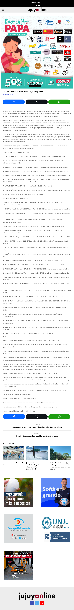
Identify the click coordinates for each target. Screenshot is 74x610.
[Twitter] (37, 603)
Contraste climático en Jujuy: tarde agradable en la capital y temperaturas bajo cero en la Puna (60, 466)
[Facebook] (32, 603)
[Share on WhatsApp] (59, 102)
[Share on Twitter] (37, 102)
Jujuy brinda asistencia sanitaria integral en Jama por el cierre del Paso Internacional (36, 466)
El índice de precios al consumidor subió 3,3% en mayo (37, 436)
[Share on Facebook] (14, 102)
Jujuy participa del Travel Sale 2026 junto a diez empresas (13, 464)
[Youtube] (42, 603)
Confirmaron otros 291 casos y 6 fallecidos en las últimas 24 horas (37, 427)
